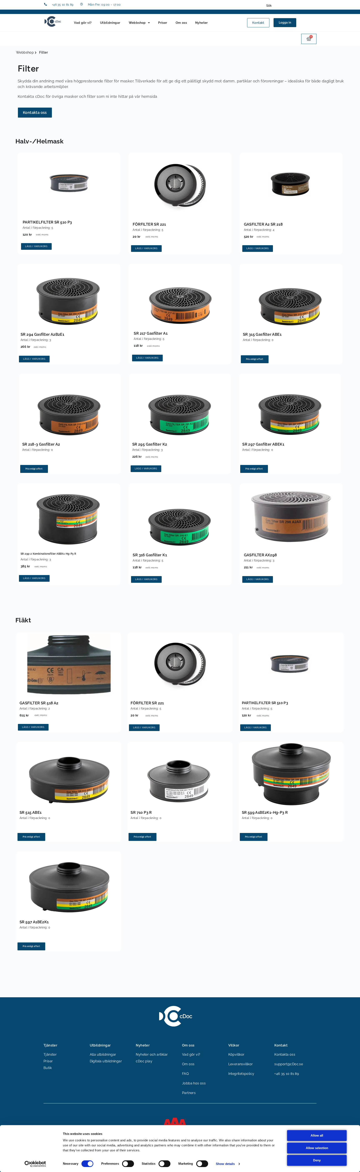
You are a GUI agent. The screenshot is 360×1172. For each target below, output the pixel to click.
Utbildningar (110, 23)
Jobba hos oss (194, 1083)
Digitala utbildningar (106, 1061)
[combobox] (290, 5)
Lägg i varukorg (36, 246)
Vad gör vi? (82, 23)
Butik (48, 1068)
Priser (162, 23)
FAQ (185, 1074)
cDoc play (144, 1061)
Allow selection (317, 1148)
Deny (317, 1160)
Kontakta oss (284, 1054)
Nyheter (201, 23)
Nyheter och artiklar (152, 1054)
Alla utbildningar (103, 1054)
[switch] (128, 1163)
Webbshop (137, 23)
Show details (225, 1164)
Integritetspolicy (241, 1074)
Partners (189, 1093)
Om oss (181, 23)
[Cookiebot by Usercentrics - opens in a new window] (35, 1164)
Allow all (317, 1135)
